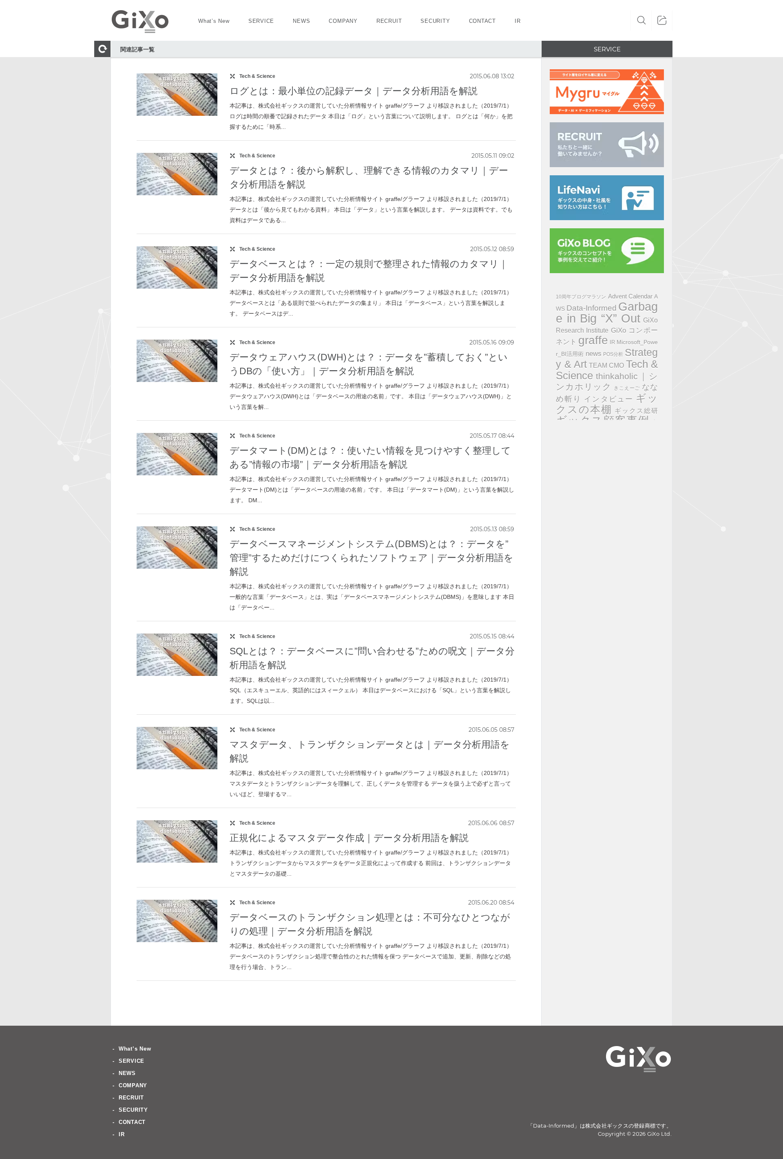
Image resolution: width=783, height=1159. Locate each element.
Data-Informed (591, 308)
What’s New (135, 1049)
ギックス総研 (636, 410)
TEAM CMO (606, 365)
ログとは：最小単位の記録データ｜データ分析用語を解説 (354, 91)
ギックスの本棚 (607, 403)
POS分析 (613, 354)
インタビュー (608, 399)
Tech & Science (257, 76)
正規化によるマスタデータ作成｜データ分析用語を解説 (349, 837)
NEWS (127, 1073)
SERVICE (131, 1061)
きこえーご (627, 388)
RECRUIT (131, 1098)
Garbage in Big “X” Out (607, 312)
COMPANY (133, 1085)
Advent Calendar (630, 296)
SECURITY (133, 1110)
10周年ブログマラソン (581, 297)
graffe (593, 340)
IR (612, 342)
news (594, 354)
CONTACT (132, 1122)
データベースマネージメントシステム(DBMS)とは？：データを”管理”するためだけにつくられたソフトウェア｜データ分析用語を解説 (371, 558)
